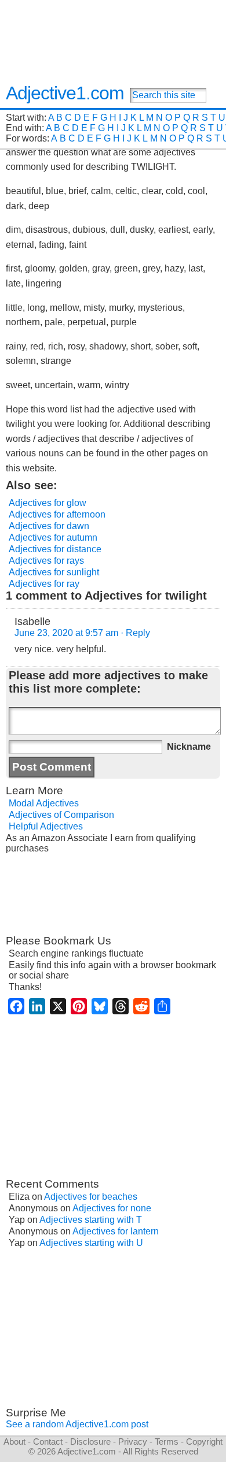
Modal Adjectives (44, 803)
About (14, 1441)
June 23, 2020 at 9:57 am (66, 633)
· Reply (135, 633)
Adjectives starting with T (90, 1220)
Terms (166, 1441)
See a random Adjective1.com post (77, 1424)
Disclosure (90, 1441)
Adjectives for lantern (115, 1231)
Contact (48, 1441)
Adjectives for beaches (90, 1196)
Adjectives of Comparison (61, 815)
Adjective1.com (65, 93)
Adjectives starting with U (91, 1243)
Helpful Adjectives (46, 826)
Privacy (132, 1441)
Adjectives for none (111, 1208)
